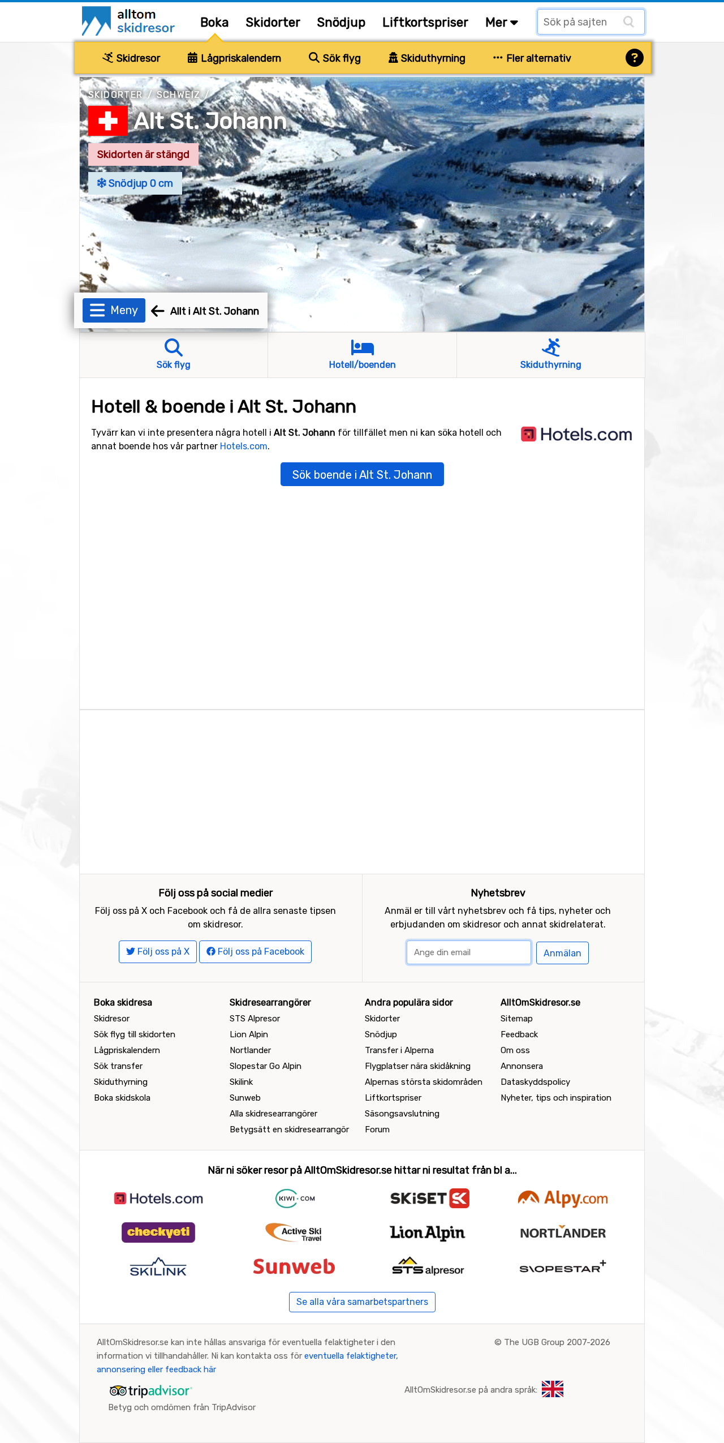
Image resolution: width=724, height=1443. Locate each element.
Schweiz (179, 94)
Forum (377, 1129)
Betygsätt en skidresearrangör (289, 1129)
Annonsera (522, 1066)
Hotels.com (244, 446)
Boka (214, 22)
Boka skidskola (122, 1098)
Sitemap (517, 1018)
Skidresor (137, 58)
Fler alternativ (537, 58)
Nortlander (250, 1050)
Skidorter (273, 22)
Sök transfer (118, 1066)
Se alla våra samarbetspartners (362, 1301)
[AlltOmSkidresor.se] (130, 20)
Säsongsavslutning (402, 1114)
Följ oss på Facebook (260, 951)
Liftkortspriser (425, 22)
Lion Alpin (249, 1034)
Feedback (519, 1034)
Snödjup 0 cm (139, 183)
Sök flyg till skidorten (134, 1034)
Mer (497, 22)
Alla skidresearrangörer (273, 1114)
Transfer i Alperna (399, 1050)
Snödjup (341, 22)
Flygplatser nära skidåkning (418, 1066)
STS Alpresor (255, 1018)
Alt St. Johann (210, 121)
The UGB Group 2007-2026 (557, 1342)
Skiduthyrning (432, 58)
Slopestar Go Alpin (265, 1066)
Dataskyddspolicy (535, 1082)
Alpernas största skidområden (423, 1082)
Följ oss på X (162, 951)
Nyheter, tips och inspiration (556, 1098)
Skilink (241, 1082)
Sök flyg (341, 58)
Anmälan (562, 953)
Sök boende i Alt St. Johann (362, 475)
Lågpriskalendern (240, 58)
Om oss (515, 1050)
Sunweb (245, 1098)
